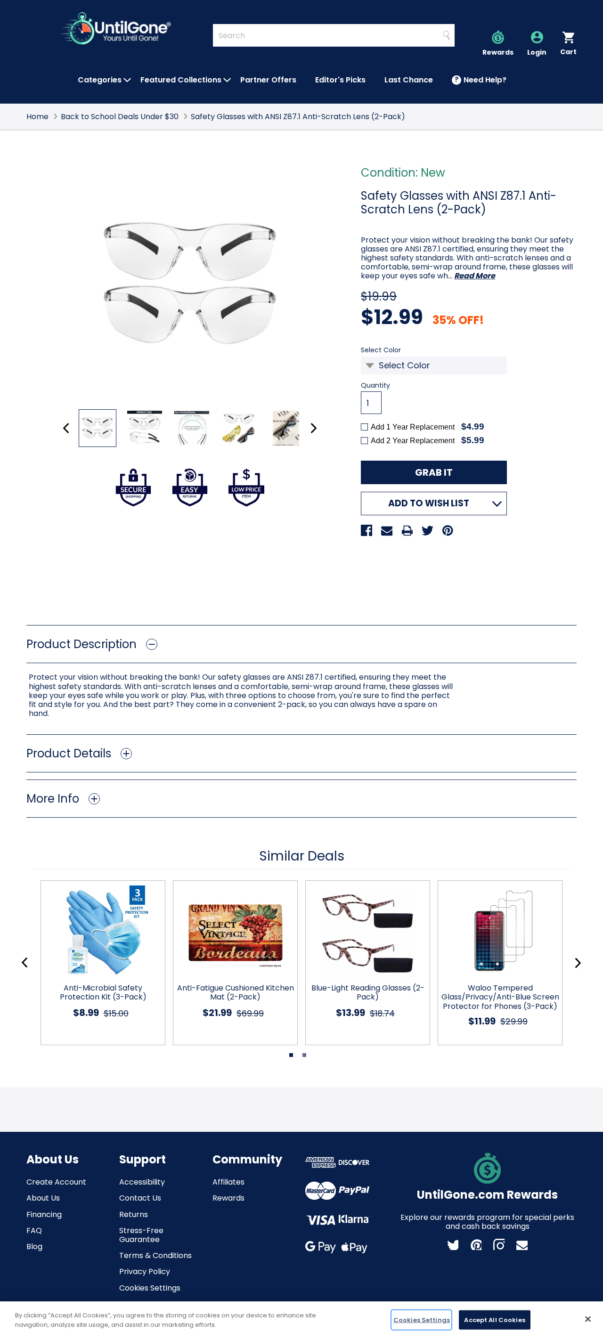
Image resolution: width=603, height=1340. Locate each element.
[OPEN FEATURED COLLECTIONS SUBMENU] (227, 80)
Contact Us (140, 1198)
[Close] (588, 1318)
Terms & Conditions (155, 1255)
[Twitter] (427, 530)
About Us (43, 1198)
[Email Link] (522, 1244)
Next (313, 428)
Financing (44, 1214)
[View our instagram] (499, 1244)
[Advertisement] (301, 583)
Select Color (396, 350)
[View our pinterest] (475, 1244)
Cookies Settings (149, 1287)
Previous (66, 428)
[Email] (386, 530)
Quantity (375, 386)
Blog (34, 1246)
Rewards (228, 1198)
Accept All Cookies (494, 1320)
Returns (133, 1214)
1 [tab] (291, 1055)
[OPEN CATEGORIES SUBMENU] (127, 80)
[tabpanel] (99, 962)
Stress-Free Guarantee (141, 1235)
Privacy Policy (144, 1271)
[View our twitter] (452, 1244)
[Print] (407, 530)
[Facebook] (366, 530)
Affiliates (228, 1182)
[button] (301, 644)
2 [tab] (304, 1055)
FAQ (34, 1230)
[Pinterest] (447, 530)
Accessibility (142, 1182)
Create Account (56, 1182)
